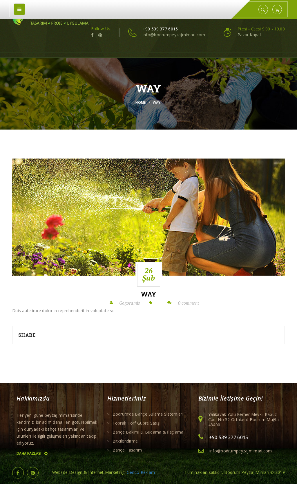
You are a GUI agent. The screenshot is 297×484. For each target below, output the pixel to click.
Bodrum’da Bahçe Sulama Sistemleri (148, 414)
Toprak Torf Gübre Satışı (137, 423)
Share (26, 335)
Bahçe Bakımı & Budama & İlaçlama (148, 432)
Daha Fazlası (29, 453)
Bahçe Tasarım (127, 450)
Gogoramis (129, 303)
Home (140, 102)
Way (149, 294)
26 (148, 274)
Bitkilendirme (125, 441)
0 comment (188, 303)
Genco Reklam (141, 472)
